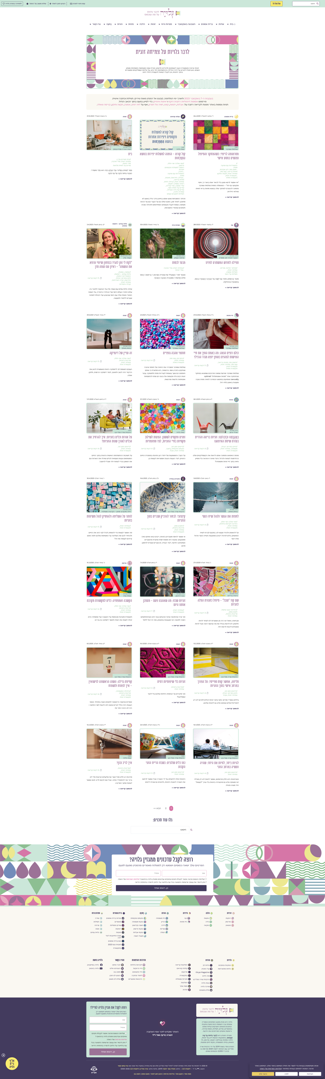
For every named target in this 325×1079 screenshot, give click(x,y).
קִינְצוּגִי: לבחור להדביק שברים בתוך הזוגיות (166, 518)
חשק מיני (233, 170)
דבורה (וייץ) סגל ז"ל (162, 1035)
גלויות (229, 960)
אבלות (180, 104)
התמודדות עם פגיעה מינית (229, 167)
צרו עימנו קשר (123, 1066)
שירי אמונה (179, 186)
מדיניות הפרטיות (133, 879)
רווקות (170, 184)
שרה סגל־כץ (143, 1069)
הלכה (142, 24)
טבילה (180, 178)
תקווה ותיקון (117, 104)
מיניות (131, 24)
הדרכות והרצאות (139, 960)
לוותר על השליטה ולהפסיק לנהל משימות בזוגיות (109, 518)
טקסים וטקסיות (178, 449)
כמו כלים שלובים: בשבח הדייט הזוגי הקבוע (165, 765)
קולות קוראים (175, 117)
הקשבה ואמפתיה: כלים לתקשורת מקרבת (109, 601)
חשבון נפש (178, 526)
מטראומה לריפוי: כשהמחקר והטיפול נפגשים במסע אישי (218, 156)
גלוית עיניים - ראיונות (123, 274)
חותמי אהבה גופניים (174, 353)
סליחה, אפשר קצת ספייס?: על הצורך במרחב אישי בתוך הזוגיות (218, 684)
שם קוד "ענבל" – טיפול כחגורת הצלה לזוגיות (218, 602)
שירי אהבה (116, 161)
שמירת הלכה (179, 192)
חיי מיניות (230, 315)
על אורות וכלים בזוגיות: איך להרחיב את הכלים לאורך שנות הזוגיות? (110, 439)
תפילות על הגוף (231, 274)
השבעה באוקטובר (186, 24)
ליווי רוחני (136, 104)
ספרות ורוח (166, 24)
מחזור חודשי (231, 268)
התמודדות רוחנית (124, 276)
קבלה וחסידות (125, 284)
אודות (221, 24)
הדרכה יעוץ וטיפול (229, 610)
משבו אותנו (145, 1074)
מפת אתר (187, 1074)
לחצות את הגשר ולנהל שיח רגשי (220, 516)
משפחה (234, 449)
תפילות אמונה (231, 272)
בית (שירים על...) (123, 159)
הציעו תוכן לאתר (156, 1074)
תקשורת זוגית (231, 176)
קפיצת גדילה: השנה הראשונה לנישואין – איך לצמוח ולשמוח (110, 684)
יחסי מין (180, 358)
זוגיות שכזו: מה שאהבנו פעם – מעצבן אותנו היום (164, 603)
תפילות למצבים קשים (175, 194)
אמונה (127, 104)
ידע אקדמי (224, 170)
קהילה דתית (169, 182)
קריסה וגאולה (103, 104)
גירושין (181, 166)
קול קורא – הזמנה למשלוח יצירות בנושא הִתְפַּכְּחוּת (162, 156)
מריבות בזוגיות (125, 360)
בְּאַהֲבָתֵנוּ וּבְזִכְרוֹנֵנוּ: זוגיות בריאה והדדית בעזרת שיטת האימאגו (217, 439)
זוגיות (153, 24)
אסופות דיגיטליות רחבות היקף (183, 101)
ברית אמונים (207, 24)
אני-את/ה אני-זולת (175, 163)
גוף (232, 225)
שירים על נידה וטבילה (175, 190)
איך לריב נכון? (124, 763)
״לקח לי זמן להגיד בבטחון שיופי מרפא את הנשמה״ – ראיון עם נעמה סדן (111, 265)
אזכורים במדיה (174, 479)
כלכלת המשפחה (122, 691)
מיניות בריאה (232, 172)
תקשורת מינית (231, 178)
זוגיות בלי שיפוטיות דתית (171, 682)
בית (130, 154)
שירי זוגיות (127, 163)
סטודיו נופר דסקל (169, 1069)
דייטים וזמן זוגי (177, 447)
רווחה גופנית (179, 184)
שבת (172, 451)
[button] (3, 1055)
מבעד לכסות (178, 263)
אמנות (121, 272)
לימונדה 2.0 (186, 1069)
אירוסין (124, 563)
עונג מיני (223, 172)
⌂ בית (232, 24)
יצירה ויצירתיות (118, 280)
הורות (120, 24)
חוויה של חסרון (156, 104)
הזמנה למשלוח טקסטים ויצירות (174, 169)
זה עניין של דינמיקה (121, 353)
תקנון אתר (179, 1074)
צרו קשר (96, 24)
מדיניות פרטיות (121, 1039)
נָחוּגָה (108, 24)
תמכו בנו (137, 1074)
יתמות (173, 104)
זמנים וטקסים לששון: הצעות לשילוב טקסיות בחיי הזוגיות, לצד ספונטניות (165, 439)
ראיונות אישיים (160, 101)
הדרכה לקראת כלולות (228, 524)
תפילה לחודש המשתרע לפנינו (222, 263)
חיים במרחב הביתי (123, 278)
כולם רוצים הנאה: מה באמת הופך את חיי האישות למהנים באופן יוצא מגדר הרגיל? (216, 355)
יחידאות (174, 178)
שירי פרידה (170, 186)
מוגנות (167, 178)
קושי (166, 104)
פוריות (222, 268)
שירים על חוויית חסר (176, 188)
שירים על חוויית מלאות (122, 166)
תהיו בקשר (119, 960)
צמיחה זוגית (232, 174)
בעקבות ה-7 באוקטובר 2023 (198, 98)
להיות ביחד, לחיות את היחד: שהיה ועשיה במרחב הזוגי (219, 765)
